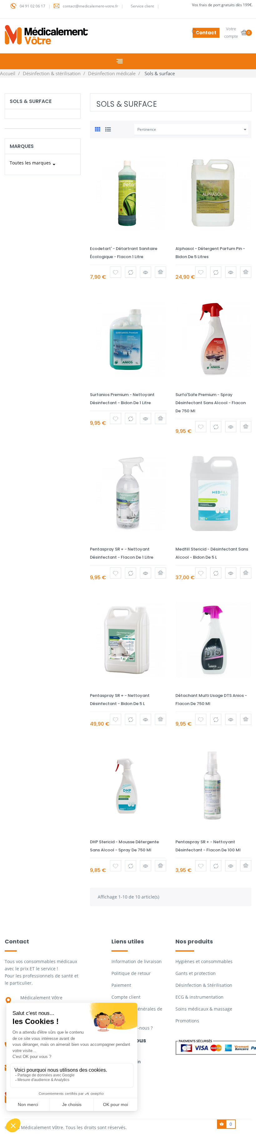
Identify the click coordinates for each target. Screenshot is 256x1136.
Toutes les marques (33, 164)
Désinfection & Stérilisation (203, 985)
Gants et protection (195, 973)
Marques (22, 146)
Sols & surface (31, 101)
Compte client (125, 997)
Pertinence (192, 129)
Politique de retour (131, 973)
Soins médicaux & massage (203, 1009)
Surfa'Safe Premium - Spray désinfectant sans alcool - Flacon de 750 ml (210, 403)
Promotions (187, 1021)
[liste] (108, 128)
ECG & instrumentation (199, 997)
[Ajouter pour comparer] (130, 272)
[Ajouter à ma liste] (115, 272)
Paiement (121, 985)
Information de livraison (136, 961)
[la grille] (97, 128)
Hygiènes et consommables (204, 961)
